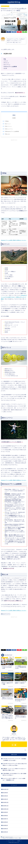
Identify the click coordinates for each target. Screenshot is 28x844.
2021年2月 (5, 795)
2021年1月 (5, 799)
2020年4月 (5, 828)
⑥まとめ (7, 134)
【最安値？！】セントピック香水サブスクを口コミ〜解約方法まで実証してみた (14, 769)
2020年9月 (5, 812)
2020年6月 (5, 822)
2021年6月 (5, 792)
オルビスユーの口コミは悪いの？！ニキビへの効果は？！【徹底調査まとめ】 (14, 779)
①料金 (7, 121)
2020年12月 (5, 802)
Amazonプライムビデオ (5, 6)
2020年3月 (5, 832)
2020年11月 (5, 805)
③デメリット (8, 126)
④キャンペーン (9, 128)
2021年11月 (5, 789)
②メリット (8, 123)
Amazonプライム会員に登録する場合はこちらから (13, 240)
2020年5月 (5, 825)
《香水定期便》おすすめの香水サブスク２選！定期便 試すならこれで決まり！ (15, 774)
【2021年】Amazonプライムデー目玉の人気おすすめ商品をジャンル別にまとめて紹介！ (15, 764)
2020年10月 (5, 809)
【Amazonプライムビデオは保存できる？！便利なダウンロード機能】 (14, 297)
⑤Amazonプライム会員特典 (12, 131)
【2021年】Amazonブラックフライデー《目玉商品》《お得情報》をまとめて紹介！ (15, 759)
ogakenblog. (14, 2)
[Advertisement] (14, 155)
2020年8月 (5, 815)
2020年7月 (5, 818)
